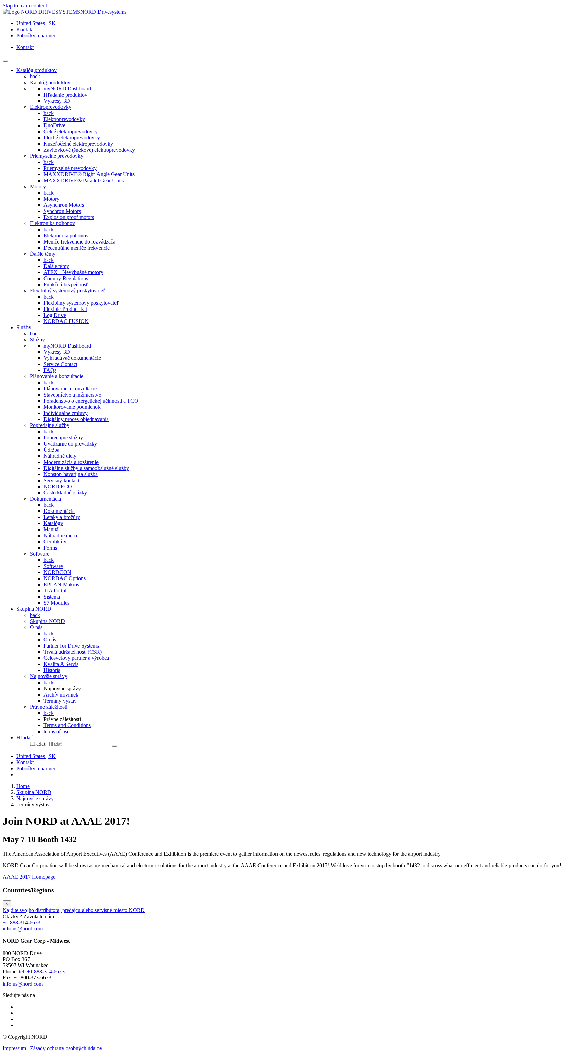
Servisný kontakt (61, 480)
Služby (37, 339)
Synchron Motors (62, 211)
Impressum (14, 1048)
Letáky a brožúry (61, 517)
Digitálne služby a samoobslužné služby (86, 468)
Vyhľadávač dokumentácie (72, 358)
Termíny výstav (60, 701)
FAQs (49, 370)
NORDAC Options (64, 578)
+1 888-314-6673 (21, 922)
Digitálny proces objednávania (76, 419)
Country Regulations (65, 278)
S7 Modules (56, 603)
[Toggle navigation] (5, 61)
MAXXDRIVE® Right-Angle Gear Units (89, 174)
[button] (24, 737)
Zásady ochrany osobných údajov (66, 1048)
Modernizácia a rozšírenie (71, 462)
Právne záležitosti (48, 707)
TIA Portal (54, 590)
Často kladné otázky (65, 493)
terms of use (56, 731)
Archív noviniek (60, 695)
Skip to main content (25, 6)
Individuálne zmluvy (65, 413)
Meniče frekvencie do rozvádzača (79, 242)
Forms (50, 548)
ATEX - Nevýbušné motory (73, 272)
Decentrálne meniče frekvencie (76, 248)
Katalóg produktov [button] (36, 70)
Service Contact (60, 364)
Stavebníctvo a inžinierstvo (72, 395)
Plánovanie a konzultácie (56, 376)
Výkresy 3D (56, 101)
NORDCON (57, 572)
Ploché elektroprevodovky (71, 137)
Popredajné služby (49, 425)
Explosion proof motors (68, 217)
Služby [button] (23, 327)
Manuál (51, 529)
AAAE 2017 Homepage (29, 877)
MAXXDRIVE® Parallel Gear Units (83, 180)
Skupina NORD (47, 621)
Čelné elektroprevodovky (70, 131)
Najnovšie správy (48, 676)
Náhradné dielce (60, 535)
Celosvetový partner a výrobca (76, 658)
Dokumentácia (45, 499)
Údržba (51, 450)
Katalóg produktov (50, 82)
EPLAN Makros (61, 584)
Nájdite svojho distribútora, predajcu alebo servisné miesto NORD (74, 910)
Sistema (51, 597)
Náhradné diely (59, 456)
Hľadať (38, 744)
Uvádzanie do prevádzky (70, 444)
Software (39, 554)
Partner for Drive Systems (71, 646)
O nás (36, 627)
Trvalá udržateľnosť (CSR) (72, 652)
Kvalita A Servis (60, 664)
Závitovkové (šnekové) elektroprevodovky (89, 150)
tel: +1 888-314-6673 (42, 971)
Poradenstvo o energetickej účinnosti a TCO (90, 401)
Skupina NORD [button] (33, 609)
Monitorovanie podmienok (72, 407)
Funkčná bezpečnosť (65, 284)
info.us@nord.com (23, 929)
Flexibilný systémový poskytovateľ (67, 290)
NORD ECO (57, 486)
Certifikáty (54, 541)
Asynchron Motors (63, 205)
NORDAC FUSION (66, 321)
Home (23, 786)
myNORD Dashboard (67, 88)
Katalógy (53, 523)
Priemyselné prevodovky (56, 156)
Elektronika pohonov (52, 223)
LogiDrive (54, 315)
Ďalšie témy (42, 254)
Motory (38, 186)
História (51, 670)
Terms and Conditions (67, 725)
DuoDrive (54, 125)
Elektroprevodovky (50, 107)
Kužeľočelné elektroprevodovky (78, 144)
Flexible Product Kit (65, 309)
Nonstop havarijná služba (70, 474)
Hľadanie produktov (65, 95)
